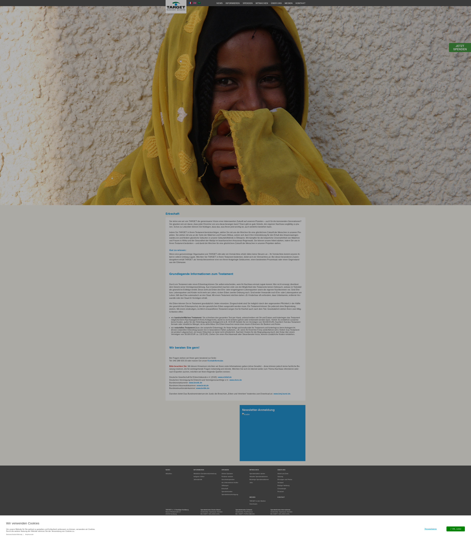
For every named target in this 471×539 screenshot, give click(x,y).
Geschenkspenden (228, 479)
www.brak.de (203, 385)
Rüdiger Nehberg (283, 485)
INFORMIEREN (233, 3)
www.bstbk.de (202, 388)
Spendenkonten (227, 491)
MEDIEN (289, 3)
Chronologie (281, 488)
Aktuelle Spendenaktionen (258, 476)
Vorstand (280, 482)
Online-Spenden (227, 474)
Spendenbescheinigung (230, 494)
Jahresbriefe (198, 479)
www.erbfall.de (225, 377)
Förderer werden (227, 476)
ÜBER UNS (276, 3)
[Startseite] (176, 6)
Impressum (29, 534)
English (194, 3)
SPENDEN (248, 3)
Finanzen (280, 491)
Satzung (280, 476)
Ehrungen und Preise (284, 479)
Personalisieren (431, 529)
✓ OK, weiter (455, 529)
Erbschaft (225, 488)
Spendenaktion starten (257, 474)
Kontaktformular (215, 361)
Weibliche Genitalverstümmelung (205, 474)
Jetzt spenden (460, 47)
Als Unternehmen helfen (230, 482)
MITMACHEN (262, 3)
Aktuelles (169, 474)
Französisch (190, 3)
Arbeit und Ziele (282, 474)
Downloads (253, 504)
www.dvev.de (235, 380)
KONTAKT (300, 3)
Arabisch (199, 3)
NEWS (219, 3)
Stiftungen (225, 485)
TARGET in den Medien (257, 501)
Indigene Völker (199, 476)
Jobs (251, 482)
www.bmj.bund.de (282, 394)
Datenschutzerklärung (14, 534)
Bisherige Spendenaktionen (259, 479)
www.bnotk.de (195, 383)
